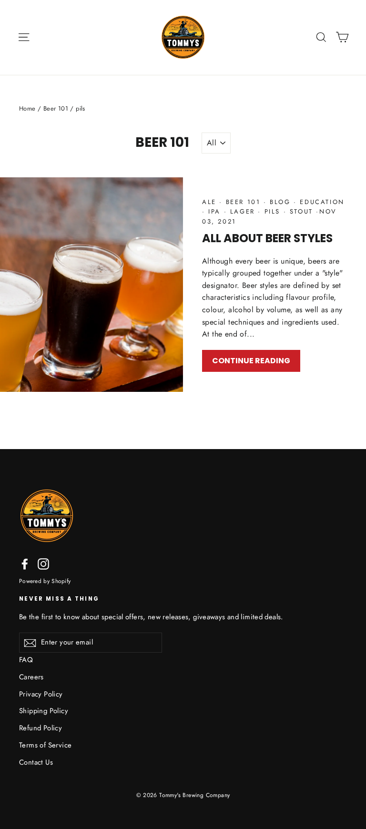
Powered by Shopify (45, 581)
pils (272, 211)
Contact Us (36, 762)
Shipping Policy (43, 711)
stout (301, 211)
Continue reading (251, 360)
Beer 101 (55, 108)
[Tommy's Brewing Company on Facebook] (24, 563)
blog (280, 201)
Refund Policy (40, 728)
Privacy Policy (41, 694)
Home (27, 108)
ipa (214, 211)
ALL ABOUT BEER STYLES (267, 238)
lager (242, 211)
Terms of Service (45, 745)
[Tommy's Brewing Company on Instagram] (43, 563)
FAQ (26, 660)
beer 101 (243, 201)
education (321, 201)
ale (210, 201)
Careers (31, 677)
